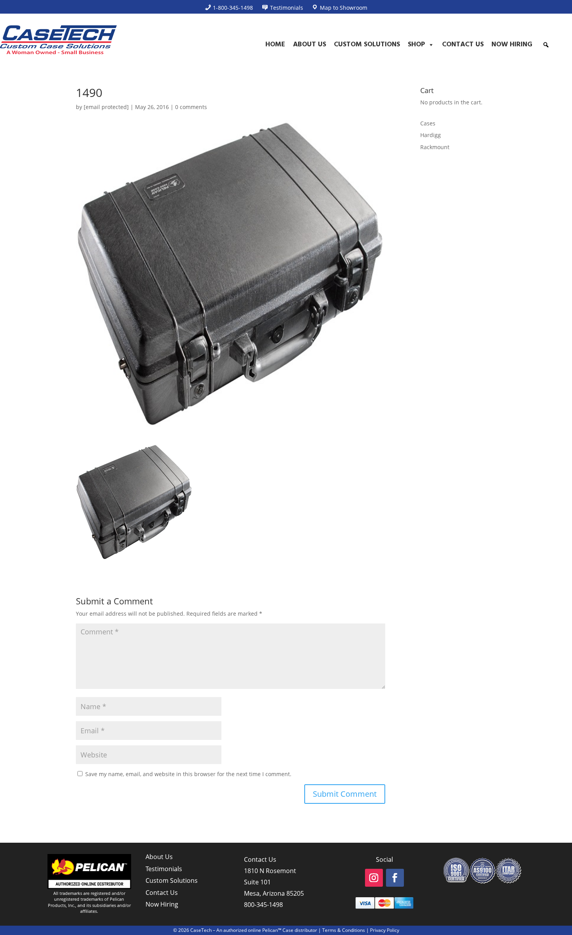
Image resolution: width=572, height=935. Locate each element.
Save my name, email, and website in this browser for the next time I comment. (188, 774)
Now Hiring (511, 44)
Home (275, 44)
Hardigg (430, 135)
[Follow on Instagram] (374, 878)
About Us (309, 44)
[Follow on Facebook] (395, 878)
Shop (416, 44)
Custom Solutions (367, 44)
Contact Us (463, 44)
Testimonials (164, 869)
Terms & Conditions (343, 930)
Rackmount (434, 147)
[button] (546, 45)
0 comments (191, 107)
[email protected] (106, 107)
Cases (427, 123)
